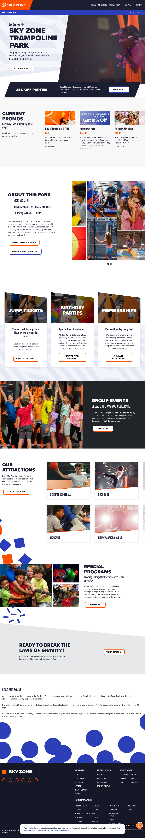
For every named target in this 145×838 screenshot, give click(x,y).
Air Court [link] (129, 810)
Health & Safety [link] (81, 790)
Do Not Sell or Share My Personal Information (52, 830)
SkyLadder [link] (96, 810)
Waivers (139, 5)
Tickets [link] (78, 774)
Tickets (93, 5)
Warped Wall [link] (114, 806)
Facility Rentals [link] (103, 786)
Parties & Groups (115, 5)
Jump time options (25, 358)
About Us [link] (134, 774)
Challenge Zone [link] (115, 824)
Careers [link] (134, 778)
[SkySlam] (116, 523)
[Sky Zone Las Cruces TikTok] (36, 780)
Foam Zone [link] (79, 818)
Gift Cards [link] (79, 782)
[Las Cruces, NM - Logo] (18, 5)
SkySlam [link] (78, 810)
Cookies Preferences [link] (135, 830)
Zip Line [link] (112, 820)
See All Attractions (15, 491)
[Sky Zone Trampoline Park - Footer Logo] (17, 772)
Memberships (102, 5)
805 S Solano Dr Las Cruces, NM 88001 (32, 207)
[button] (10, 12)
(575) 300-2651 (21, 200)
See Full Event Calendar (24, 242)
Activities (128, 5)
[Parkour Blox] (68, 480)
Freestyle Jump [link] (81, 806)
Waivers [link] (78, 786)
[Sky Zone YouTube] (23, 780)
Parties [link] (100, 774)
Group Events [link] (102, 778)
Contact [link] (134, 782)
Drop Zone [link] (95, 822)
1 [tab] (108, 264)
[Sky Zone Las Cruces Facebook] (4, 780)
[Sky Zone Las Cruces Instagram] (10, 780)
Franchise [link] (124, 778)
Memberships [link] (80, 778)
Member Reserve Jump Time (25, 251)
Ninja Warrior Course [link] (114, 815)
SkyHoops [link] (78, 822)
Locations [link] (124, 774)
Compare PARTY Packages (71, 357)
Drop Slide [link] (96, 814)
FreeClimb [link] (113, 810)
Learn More (50, 147)
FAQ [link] (121, 782)
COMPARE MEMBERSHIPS (118, 357)
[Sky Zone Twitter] (17, 780)
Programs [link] (78, 794)
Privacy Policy (29, 830)
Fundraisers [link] (102, 782)
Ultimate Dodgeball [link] (82, 814)
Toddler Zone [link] (131, 806)
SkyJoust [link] (95, 806)
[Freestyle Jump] (116, 480)
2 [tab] (111, 264)
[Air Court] (68, 523)
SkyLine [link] (95, 818)
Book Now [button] (118, 89)
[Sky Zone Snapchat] (29, 780)
